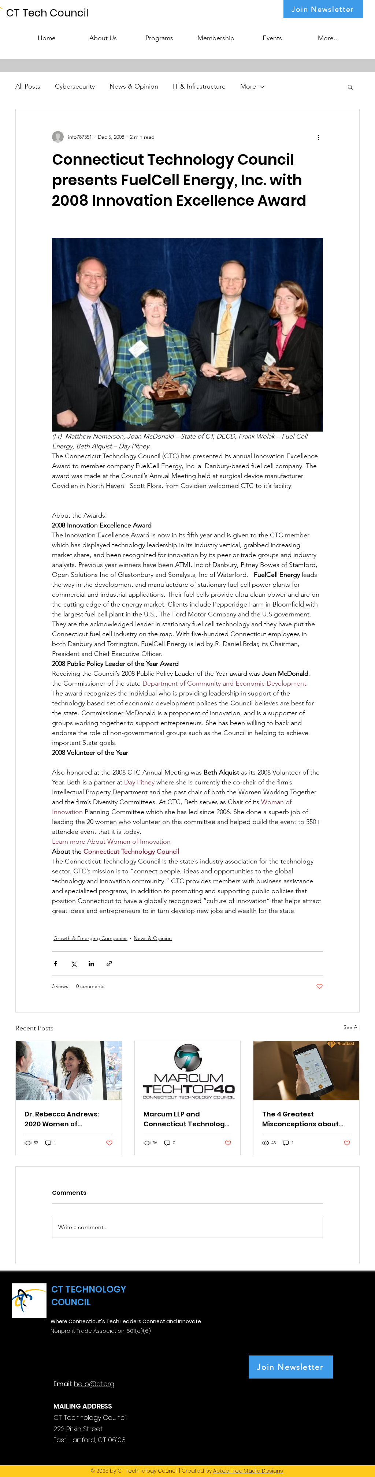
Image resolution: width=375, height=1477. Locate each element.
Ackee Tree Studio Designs (248, 1470)
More (248, 86)
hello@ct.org (94, 1383)
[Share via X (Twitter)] (73, 963)
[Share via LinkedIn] (91, 963)
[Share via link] (109, 963)
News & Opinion (133, 86)
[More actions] (318, 137)
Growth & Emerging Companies (90, 938)
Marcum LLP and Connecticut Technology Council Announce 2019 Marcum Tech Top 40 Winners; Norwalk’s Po (186, 1119)
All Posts (27, 86)
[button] (159, 35)
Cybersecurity (75, 86)
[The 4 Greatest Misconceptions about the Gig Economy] (306, 1070)
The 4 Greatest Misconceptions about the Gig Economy (300, 1119)
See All (352, 1027)
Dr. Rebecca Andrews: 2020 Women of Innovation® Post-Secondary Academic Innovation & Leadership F (66, 1119)
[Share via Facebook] (55, 963)
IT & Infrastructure (199, 86)
